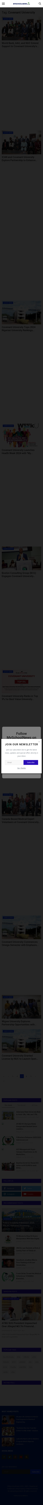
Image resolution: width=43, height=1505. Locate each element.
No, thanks (21, 768)
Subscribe (31, 762)
